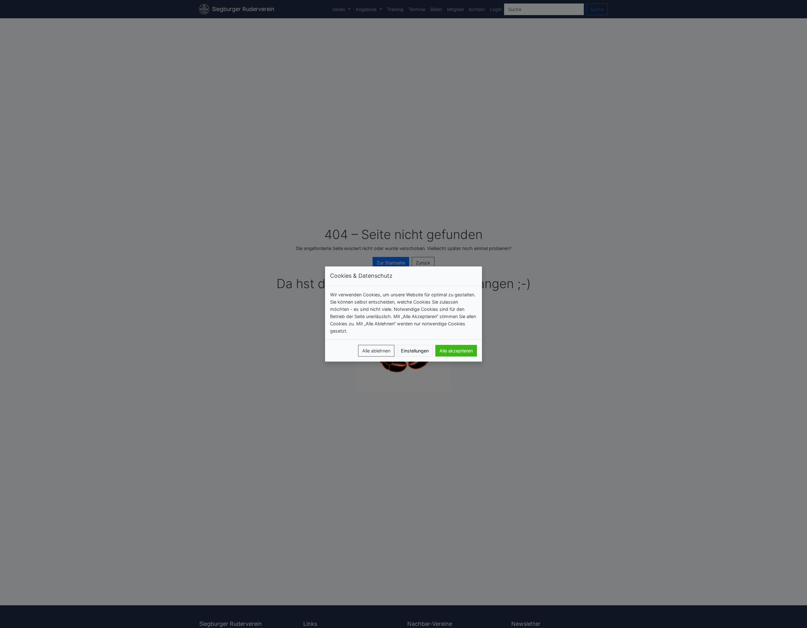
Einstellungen (415, 350)
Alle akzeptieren (456, 350)
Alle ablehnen (376, 350)
